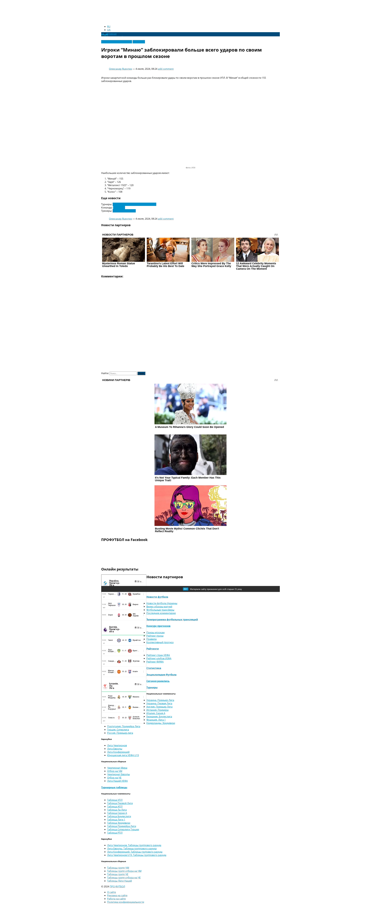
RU (108, 26)
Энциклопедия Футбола (161, 674)
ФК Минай (119, 207)
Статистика (153, 668)
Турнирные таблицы (114, 787)
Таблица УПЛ (114, 800)
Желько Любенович (124, 210)
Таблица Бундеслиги (119, 816)
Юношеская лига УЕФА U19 (123, 755)
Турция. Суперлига (118, 729)
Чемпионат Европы (118, 774)
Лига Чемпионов (117, 745)
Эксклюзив (139, 41)
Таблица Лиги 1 (116, 819)
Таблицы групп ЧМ (118, 867)
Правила (151, 639)
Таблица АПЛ (114, 806)
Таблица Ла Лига (117, 809)
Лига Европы (114, 748)
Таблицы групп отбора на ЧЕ (124, 877)
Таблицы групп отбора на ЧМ (124, 871)
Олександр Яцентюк (120, 68)
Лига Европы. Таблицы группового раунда (132, 848)
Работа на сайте (116, 898)
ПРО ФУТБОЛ (117, 886)
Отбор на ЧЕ (114, 777)
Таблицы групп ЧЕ (117, 874)
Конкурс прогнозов (158, 626)
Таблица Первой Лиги (120, 803)
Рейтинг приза (154, 635)
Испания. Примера (157, 710)
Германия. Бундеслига (159, 716)
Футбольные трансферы (160, 609)
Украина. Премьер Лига (160, 700)
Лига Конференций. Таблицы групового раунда (134, 851)
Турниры (152, 687)
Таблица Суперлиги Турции (123, 829)
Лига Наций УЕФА (117, 780)
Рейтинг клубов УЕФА (158, 658)
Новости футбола (157, 596)
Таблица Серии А (117, 813)
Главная (112, 33)
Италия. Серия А (155, 713)
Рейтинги (152, 648)
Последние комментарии (161, 613)
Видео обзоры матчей (159, 606)
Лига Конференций (118, 752)
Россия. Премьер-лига (120, 733)
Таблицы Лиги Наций (119, 880)
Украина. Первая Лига (159, 703)
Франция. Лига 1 (156, 719)
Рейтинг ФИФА (155, 661)
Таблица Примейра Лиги (121, 826)
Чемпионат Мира (117, 767)
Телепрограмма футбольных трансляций (172, 619)
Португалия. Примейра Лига (123, 726)
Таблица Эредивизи (118, 823)
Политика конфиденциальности (125, 902)
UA (108, 29)
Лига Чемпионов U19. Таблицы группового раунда (136, 855)
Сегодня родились (158, 681)
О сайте (111, 892)
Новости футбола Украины (116, 41)
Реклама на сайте (117, 895)
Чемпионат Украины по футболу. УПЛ (134, 204)
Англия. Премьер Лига (159, 706)
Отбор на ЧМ (114, 771)
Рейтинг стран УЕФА (158, 655)
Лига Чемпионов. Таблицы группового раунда (134, 845)
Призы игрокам (155, 632)
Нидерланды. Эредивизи (160, 723)
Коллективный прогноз (160, 642)
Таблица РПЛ (114, 832)
